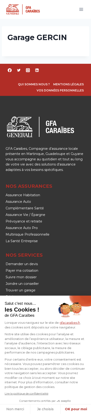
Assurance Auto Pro (22, 228)
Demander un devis (22, 264)
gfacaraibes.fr (70, 322)
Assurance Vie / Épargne (25, 215)
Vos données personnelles (60, 90)
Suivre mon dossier (21, 277)
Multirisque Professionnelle (27, 234)
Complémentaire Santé (25, 208)
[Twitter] (19, 70)
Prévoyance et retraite (24, 221)
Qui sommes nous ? (34, 84)
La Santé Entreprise (22, 241)
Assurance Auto (18, 201)
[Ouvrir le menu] (81, 9)
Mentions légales (68, 84)
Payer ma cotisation (22, 270)
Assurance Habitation (23, 195)
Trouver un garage (20, 290)
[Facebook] (10, 70)
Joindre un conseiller (22, 284)
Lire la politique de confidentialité (26, 393)
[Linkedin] (37, 70)
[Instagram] (28, 70)
